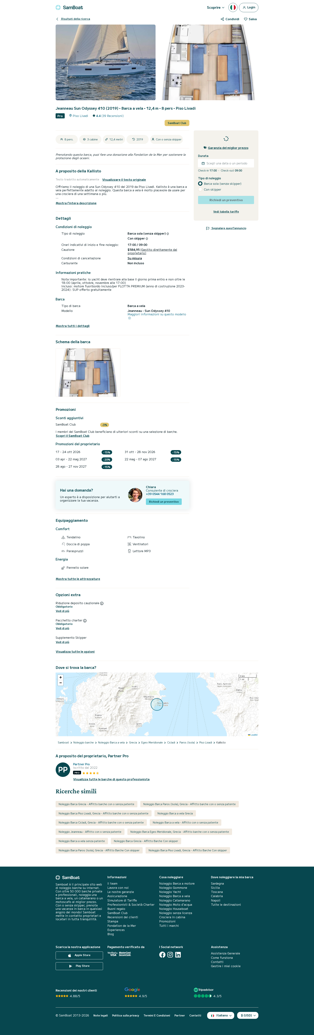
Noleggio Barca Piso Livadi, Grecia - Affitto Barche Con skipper (188, 850)
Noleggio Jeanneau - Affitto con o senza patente (90, 831)
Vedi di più (62, 611)
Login (251, 7)
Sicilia (215, 887)
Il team (112, 883)
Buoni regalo (116, 908)
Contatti (217, 962)
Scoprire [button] (214, 7)
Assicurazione (117, 896)
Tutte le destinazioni (226, 904)
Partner (179, 1015)
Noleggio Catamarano (174, 900)
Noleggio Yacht (170, 892)
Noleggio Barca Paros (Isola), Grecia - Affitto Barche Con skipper (99, 850)
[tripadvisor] (204, 990)
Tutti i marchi (169, 925)
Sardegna (217, 883)
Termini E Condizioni (157, 1015)
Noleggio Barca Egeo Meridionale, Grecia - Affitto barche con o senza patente (179, 831)
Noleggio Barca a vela (174, 896)
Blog (110, 934)
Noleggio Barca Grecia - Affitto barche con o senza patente (96, 804)
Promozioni (167, 921)
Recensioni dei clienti (122, 917)
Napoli (215, 900)
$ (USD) (246, 1015)
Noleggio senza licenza (175, 913)
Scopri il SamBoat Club (72, 436)
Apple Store (82, 955)
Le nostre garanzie (120, 892)
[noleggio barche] (69, 7)
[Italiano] (232, 7)
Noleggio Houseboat (173, 908)
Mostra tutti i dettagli (73, 326)
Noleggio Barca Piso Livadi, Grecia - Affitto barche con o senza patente (103, 813)
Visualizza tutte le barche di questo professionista (111, 779)
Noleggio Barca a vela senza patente (82, 841)
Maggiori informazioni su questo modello (157, 314)
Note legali (100, 1015)
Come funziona (222, 957)
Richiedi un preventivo (164, 501)
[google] (132, 990)
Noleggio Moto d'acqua (175, 904)
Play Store (82, 966)
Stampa (112, 921)
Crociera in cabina (172, 917)
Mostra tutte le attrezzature (78, 579)
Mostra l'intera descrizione (76, 203)
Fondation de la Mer (121, 925)
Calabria (217, 896)
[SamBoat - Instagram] (170, 955)
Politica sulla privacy (125, 1015)
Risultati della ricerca (75, 19)
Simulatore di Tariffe (122, 900)
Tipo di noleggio (209, 178)
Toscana (217, 892)
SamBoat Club (177, 123)
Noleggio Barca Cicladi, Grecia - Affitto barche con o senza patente (101, 822)
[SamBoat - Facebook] (162, 955)
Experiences (116, 930)
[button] (60, 677)
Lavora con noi (118, 887)
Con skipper (212, 189)
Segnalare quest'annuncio (228, 228)
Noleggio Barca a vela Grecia (175, 813)
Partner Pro (81, 764)
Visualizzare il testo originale (124, 180)
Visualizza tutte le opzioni (75, 651)
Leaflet (253, 734)
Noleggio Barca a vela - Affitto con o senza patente (185, 822)
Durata (203, 155)
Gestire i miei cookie (226, 966)
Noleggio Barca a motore (177, 883)
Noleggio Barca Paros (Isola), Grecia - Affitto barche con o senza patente (189, 804)
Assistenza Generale (225, 953)
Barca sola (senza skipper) (222, 183)
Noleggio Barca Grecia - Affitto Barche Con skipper (146, 841)
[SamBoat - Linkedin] (178, 955)
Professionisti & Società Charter (130, 904)
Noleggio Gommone (173, 887)
